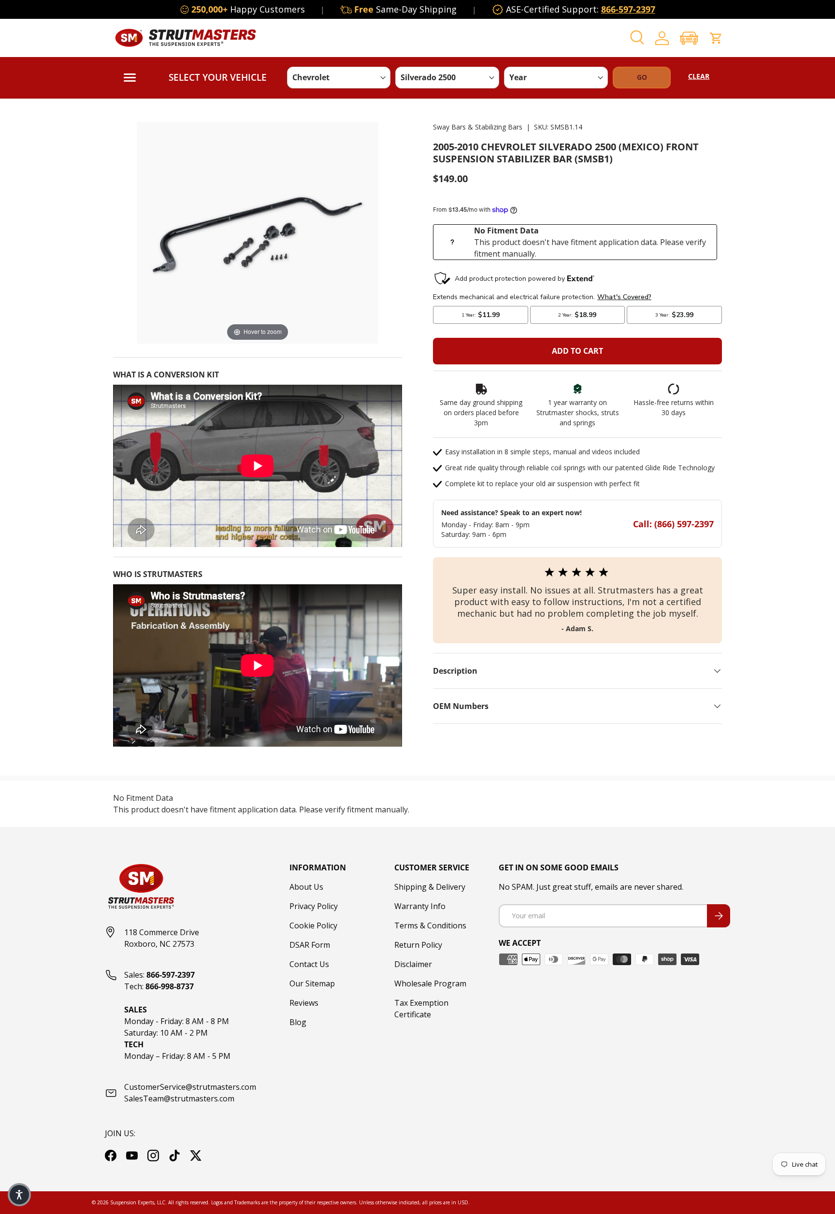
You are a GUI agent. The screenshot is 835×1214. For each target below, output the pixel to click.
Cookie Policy (313, 925)
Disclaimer (413, 964)
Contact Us (309, 964)
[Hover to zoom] (257, 232)
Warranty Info (420, 906)
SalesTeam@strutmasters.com (179, 1098)
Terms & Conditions (430, 925)
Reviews (303, 1002)
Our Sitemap (312, 983)
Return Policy (418, 944)
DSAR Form (309, 944)
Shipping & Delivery (429, 887)
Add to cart (577, 351)
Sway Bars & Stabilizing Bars (477, 126)
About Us (306, 887)
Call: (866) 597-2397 (673, 524)
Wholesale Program (430, 983)
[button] (689, 37)
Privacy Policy (313, 906)
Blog (297, 1022)
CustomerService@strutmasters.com (190, 1087)
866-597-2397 (628, 9)
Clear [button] (698, 76)
